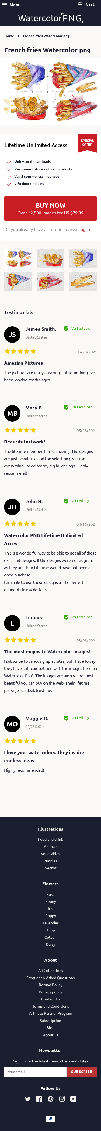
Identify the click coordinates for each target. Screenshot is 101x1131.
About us (50, 1034)
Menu (14, 4)
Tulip (50, 929)
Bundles (50, 860)
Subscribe (81, 1071)
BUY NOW (50, 208)
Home (9, 35)
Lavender (50, 922)
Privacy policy (50, 991)
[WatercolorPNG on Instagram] (62, 1099)
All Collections (50, 970)
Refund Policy (50, 984)
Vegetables (50, 853)
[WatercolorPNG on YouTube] (73, 1099)
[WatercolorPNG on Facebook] (39, 1099)
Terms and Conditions (50, 1006)
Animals (50, 846)
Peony (50, 901)
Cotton (50, 937)
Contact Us (50, 998)
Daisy (50, 944)
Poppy (50, 915)
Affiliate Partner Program (50, 1013)
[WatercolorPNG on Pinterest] (51, 1099)
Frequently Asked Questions (50, 977)
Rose (50, 894)
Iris (50, 908)
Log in (84, 229)
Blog (50, 1027)
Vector (50, 867)
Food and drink (50, 839)
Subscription (50, 1020)
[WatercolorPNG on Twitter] (28, 1099)
